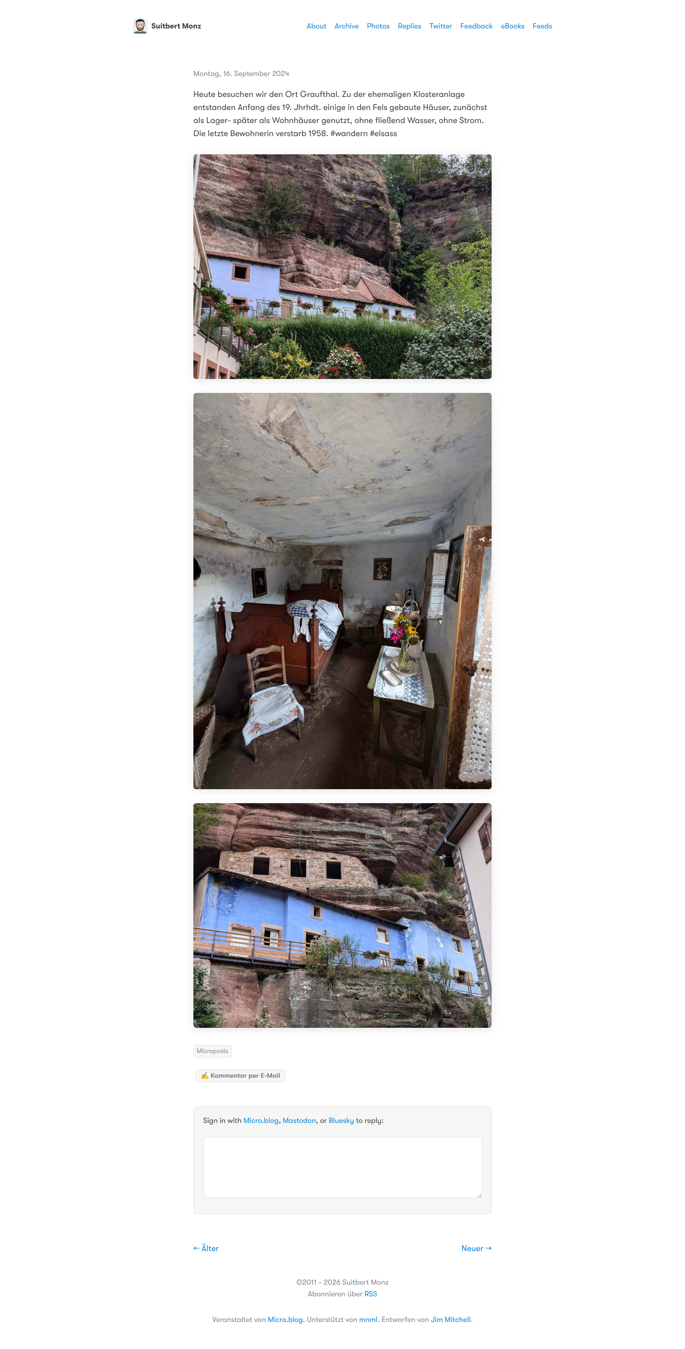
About (316, 26)
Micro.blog (261, 1121)
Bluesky (341, 1121)
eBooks (512, 26)
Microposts (212, 1051)
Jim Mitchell (451, 1319)
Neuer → (476, 1248)
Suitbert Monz (176, 26)
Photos (378, 26)
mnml (368, 1319)
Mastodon (299, 1121)
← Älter (206, 1248)
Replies (409, 26)
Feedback (476, 26)
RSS (370, 1294)
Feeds (542, 26)
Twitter (441, 26)
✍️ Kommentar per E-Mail (240, 1076)
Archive (347, 26)
